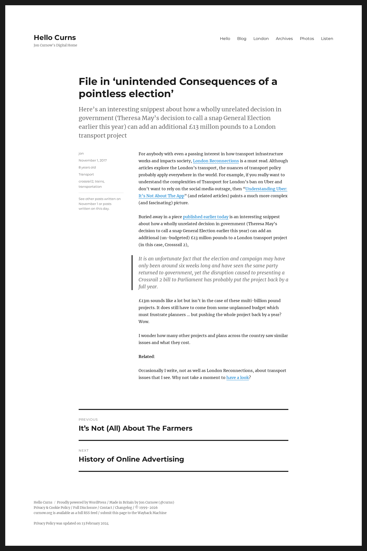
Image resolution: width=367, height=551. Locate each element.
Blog (241, 38)
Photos (307, 38)
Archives (284, 38)
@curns (166, 502)
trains (99, 181)
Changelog (123, 508)
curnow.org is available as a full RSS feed (65, 513)
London (261, 38)
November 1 (88, 204)
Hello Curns (55, 37)
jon (81, 153)
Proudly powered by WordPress (81, 502)
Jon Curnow (148, 502)
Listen (327, 38)
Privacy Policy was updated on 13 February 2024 (71, 523)
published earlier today (205, 216)
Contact (106, 508)
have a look (237, 377)
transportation (90, 186)
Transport (86, 174)
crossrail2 (86, 181)
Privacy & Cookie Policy (52, 508)
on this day (100, 208)
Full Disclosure (85, 508)
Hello (225, 38)
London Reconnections (216, 160)
